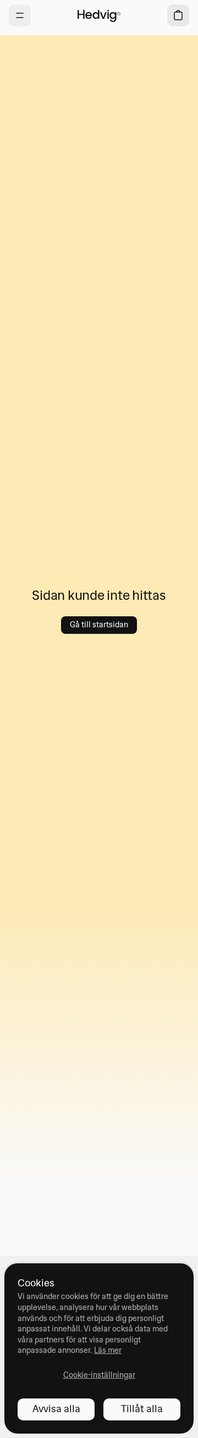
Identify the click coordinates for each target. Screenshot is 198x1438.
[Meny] (20, 15)
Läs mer (108, 1350)
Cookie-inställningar (99, 1375)
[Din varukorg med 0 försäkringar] (178, 15)
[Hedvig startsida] (99, 15)
